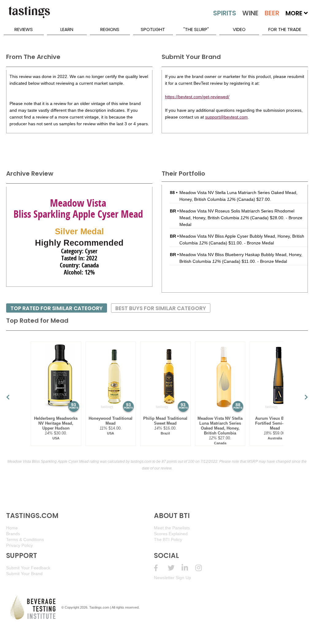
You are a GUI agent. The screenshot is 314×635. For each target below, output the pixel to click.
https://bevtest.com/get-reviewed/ (197, 96)
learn (66, 29)
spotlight (153, 29)
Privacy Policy (19, 545)
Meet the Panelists (172, 527)
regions (109, 29)
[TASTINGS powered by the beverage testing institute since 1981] (29, 15)
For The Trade (284, 29)
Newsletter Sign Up (172, 577)
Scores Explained (171, 533)
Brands (13, 533)
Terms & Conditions (25, 539)
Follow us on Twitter (175, 568)
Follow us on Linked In (188, 568)
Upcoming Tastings (202, 568)
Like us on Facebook (161, 568)
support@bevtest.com (226, 117)
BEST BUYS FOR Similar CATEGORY (160, 308)
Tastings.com (99, 607)
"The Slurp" (196, 29)
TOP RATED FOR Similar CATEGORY (56, 308)
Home (12, 527)
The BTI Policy (168, 539)
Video (239, 29)
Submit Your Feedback (28, 567)
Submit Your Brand (24, 573)
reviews (23, 29)
